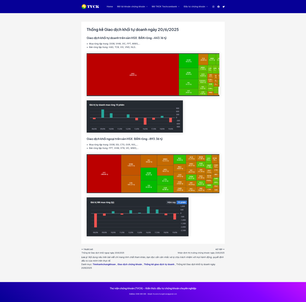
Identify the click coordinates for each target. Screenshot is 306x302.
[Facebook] (218, 7)
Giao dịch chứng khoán (129, 264)
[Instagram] (213, 7)
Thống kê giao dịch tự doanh (159, 264)
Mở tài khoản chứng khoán (131, 6)
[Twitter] (224, 7)
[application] (146, 6)
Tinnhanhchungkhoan (104, 264)
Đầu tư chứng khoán (194, 6)
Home (110, 6)
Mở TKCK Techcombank (164, 6)
